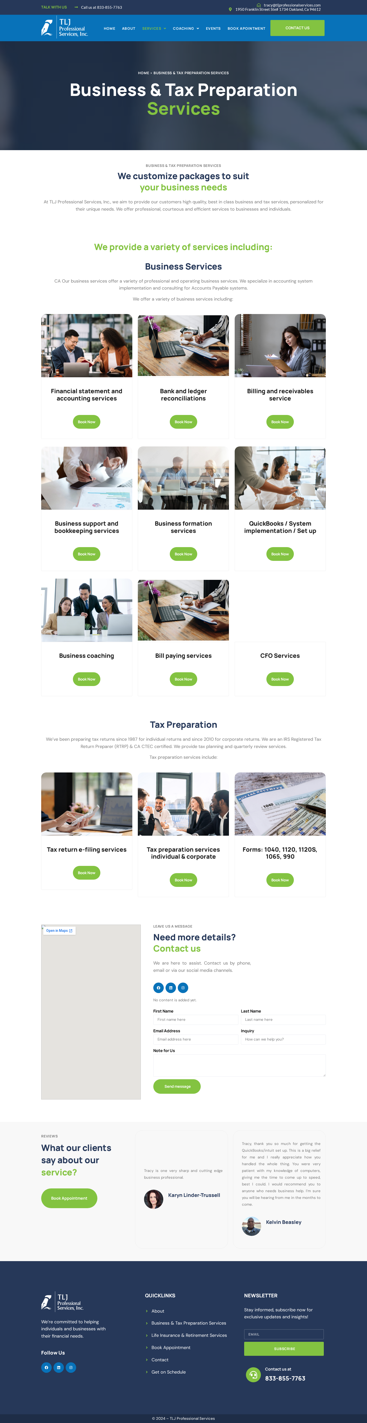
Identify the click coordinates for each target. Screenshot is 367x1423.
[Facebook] (158, 988)
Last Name (251, 1011)
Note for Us (164, 1050)
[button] (154, 28)
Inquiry (247, 1031)
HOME (109, 28)
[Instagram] (183, 988)
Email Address (166, 1031)
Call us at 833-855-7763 (101, 7)
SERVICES (151, 28)
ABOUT (129, 28)
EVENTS (213, 28)
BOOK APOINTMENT (247, 28)
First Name (163, 1011)
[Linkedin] (171, 988)
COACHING (183, 28)
